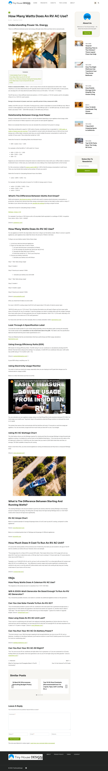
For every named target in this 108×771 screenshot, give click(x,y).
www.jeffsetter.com (36, 625)
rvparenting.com (12, 656)
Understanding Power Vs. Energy (18, 75)
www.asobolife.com (18, 296)
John (11, 20)
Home (35, 3)
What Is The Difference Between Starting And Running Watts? (25, 79)
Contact (77, 754)
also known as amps (25, 199)
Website (54, 734)
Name (11, 734)
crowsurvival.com (18, 572)
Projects (43, 3)
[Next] (66, 686)
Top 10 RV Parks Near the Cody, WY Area (91, 145)
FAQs (11, 83)
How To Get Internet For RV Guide (61, 662)
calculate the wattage (38, 203)
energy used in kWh (31, 167)
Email (32, 734)
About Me (87, 33)
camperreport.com (23, 612)
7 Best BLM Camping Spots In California (91, 128)
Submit (87, 171)
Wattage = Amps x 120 (14, 212)
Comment (12, 714)
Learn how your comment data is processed (42, 743)
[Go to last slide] (12, 686)
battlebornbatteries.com (20, 643)
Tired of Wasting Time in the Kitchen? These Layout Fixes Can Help (91, 50)
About (72, 3)
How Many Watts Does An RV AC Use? (19, 77)
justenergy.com (17, 223)
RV (9, 12)
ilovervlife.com (17, 536)
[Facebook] (95, 3)
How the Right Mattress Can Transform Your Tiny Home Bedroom (91, 71)
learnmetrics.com (56, 320)
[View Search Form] (98, 3)
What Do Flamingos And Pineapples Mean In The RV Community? (22, 663)
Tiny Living (63, 3)
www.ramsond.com (18, 453)
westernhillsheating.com (20, 356)
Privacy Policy (58, 754)
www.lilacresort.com (18, 528)
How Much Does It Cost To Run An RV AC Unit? (21, 81)
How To (53, 3)
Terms (69, 754)
